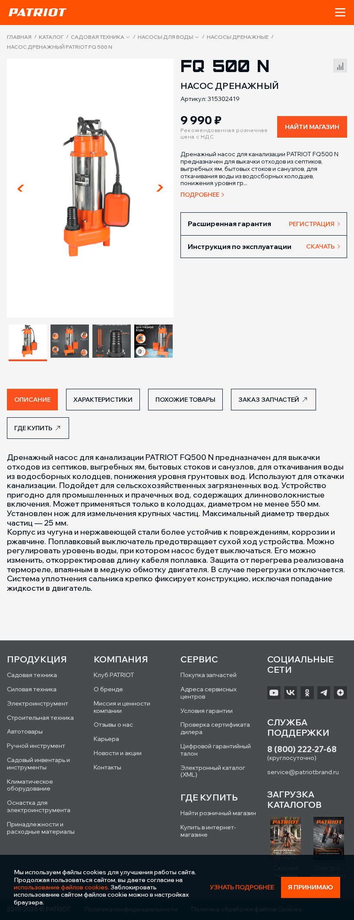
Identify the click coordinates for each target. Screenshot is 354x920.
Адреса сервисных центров (208, 692)
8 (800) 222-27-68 (302, 749)
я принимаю (310, 887)
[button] (340, 12)
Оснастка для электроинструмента (38, 806)
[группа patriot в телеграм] (324, 692)
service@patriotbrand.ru (303, 772)
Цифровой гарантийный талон (215, 749)
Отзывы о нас (113, 724)
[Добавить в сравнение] (340, 64)
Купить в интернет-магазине (208, 830)
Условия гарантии (206, 711)
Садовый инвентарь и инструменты (38, 763)
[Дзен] (340, 692)
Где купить (33, 428)
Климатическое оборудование (30, 785)
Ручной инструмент (36, 746)
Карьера (106, 739)
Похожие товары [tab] (185, 399)
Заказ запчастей (268, 399)
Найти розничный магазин (218, 813)
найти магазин (312, 127)
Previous (21, 188)
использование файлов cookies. (61, 887)
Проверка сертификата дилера (215, 728)
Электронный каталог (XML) (212, 771)
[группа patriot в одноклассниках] (307, 692)
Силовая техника (32, 689)
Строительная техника (40, 718)
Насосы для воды (165, 37)
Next (160, 188)
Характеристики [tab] (103, 399)
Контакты (107, 767)
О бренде (108, 689)
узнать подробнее (242, 887)
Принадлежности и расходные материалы (41, 827)
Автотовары (25, 731)
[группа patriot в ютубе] (274, 692)
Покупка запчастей (208, 675)
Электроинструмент (37, 703)
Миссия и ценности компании (122, 707)
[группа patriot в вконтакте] (290, 692)
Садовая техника (97, 37)
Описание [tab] (32, 399)
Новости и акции (118, 753)
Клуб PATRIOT (114, 675)
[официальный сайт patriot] (37, 12)
